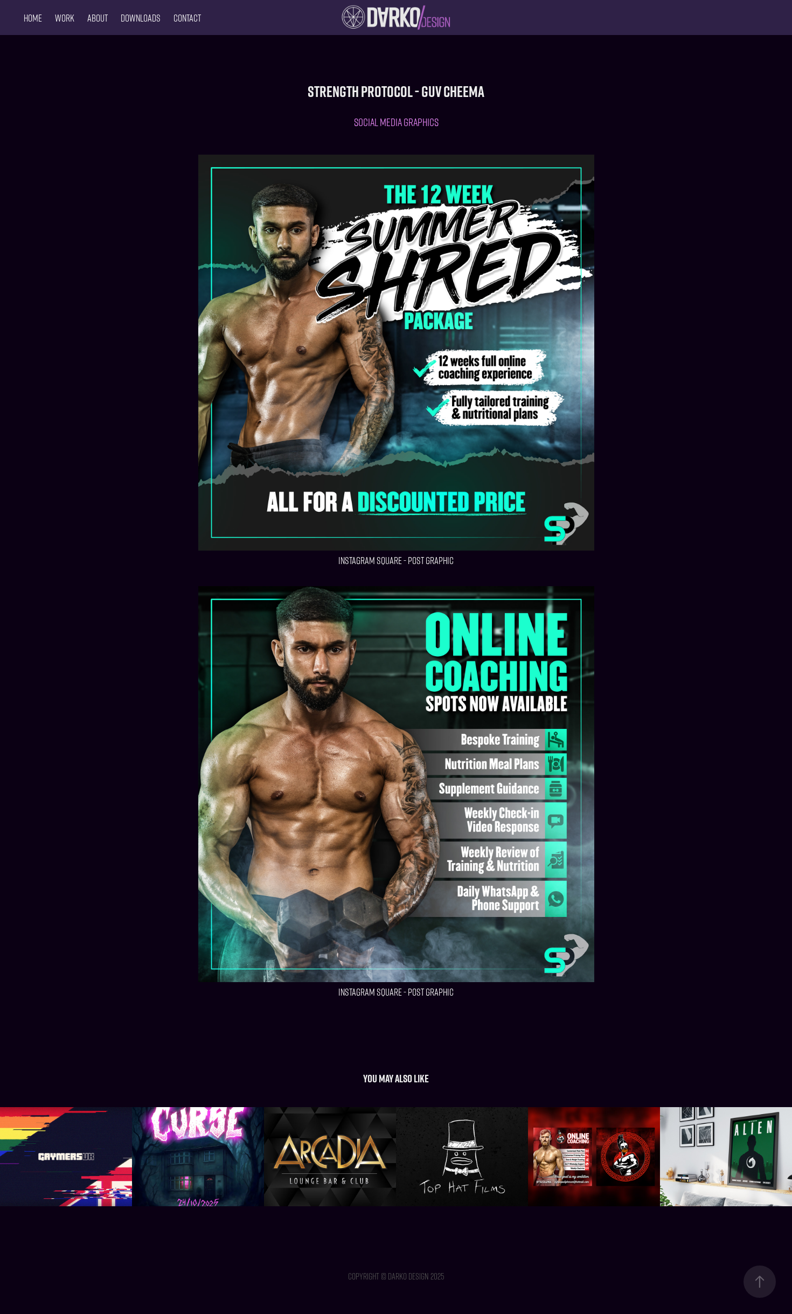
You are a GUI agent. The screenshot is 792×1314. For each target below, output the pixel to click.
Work (64, 17)
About (97, 17)
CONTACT (187, 17)
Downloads (141, 17)
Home (33, 17)
